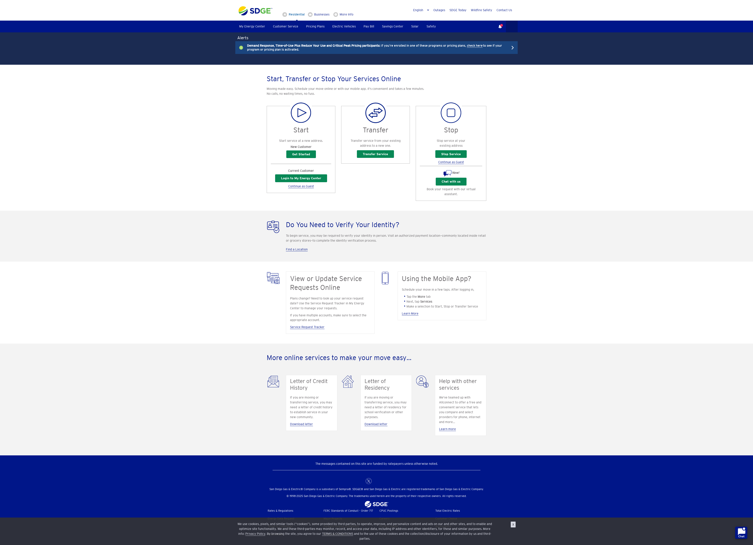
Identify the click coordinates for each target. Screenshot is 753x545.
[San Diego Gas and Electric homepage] (255, 14)
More (373, 47)
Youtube (392, 481)
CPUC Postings (388, 510)
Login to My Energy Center (301, 178)
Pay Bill (369, 26)
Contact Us (504, 10)
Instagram (384, 481)
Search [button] (512, 26)
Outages (439, 10)
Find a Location (297, 249)
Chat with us (451, 181)
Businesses (321, 14)
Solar (415, 26)
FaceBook (361, 481)
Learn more (447, 429)
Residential (297, 14)
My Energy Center (252, 26)
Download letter (301, 424)
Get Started (301, 154)
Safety (431, 26)
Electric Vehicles (344, 26)
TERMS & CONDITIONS (337, 533)
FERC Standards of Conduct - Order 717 (348, 510)
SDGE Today (458, 10)
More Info (346, 14)
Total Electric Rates (447, 510)
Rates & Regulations (280, 510)
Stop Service (451, 154)
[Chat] (741, 533)
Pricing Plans (315, 26)
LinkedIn (376, 481)
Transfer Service (375, 154)
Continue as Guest (301, 186)
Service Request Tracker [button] (307, 327)
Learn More (410, 313)
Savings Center (392, 26)
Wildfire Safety (481, 10)
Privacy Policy (255, 533)
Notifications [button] (498, 23)
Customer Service (285, 26)
